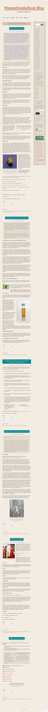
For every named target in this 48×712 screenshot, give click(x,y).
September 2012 (37, 65)
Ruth (41, 155)
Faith (36, 149)
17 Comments (5, 353)
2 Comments (4, 697)
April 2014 (37, 37)
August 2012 (37, 67)
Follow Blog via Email (38, 102)
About (8, 17)
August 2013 (37, 49)
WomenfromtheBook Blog (24, 7)
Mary (39, 151)
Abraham (37, 141)
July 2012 (36, 69)
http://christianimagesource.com (9, 559)
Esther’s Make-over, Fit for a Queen (17, 218)
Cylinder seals (16, 71)
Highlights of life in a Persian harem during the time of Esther (16, 361)
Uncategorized (4, 211)
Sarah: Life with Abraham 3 (39, 75)
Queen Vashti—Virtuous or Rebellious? (17, 431)
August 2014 (37, 33)
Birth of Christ (41, 145)
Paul (38, 154)
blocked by (40, 138)
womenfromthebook (21, 31)
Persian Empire (11, 354)
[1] (15, 73)
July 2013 (36, 51)
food (38, 149)
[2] (15, 77)
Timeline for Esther (20, 631)
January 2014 (37, 42)
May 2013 (37, 52)
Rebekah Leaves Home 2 (39, 83)
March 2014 (37, 39)
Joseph (37, 151)
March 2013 (37, 56)
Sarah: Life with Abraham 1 (39, 85)
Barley (40, 141)
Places (21, 17)
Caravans (41, 147)
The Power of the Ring (17, 28)
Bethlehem (37, 144)
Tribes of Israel (38, 157)
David (40, 148)
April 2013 (37, 54)
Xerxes (19, 354)
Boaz (36, 147)
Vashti (10, 425)
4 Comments (4, 209)
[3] (19, 112)
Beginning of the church (39, 142)
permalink (12, 211)
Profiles (13, 533)
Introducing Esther (17, 539)
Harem (17, 425)
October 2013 (37, 47)
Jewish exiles (8, 631)
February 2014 (37, 41)
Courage (37, 148)
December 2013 (37, 44)
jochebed (40, 150)
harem (8, 354)
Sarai (38, 156)
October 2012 (37, 64)
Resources (26, 17)
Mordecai (7, 632)
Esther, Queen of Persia (16, 638)
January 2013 (37, 59)
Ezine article (9, 143)
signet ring (5, 63)
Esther (6, 354)
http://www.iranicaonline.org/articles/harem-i (24, 411)
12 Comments (5, 531)
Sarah (36, 156)
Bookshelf (13, 17)
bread (38, 147)
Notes (17, 17)
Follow (38, 113)
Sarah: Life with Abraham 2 (39, 81)
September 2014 (37, 31)
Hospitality (37, 150)
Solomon (41, 156)
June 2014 (37, 34)
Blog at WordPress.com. (24, 709)
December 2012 (37, 60)
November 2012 (37, 62)
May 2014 (37, 36)
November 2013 (37, 46)
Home (4, 17)
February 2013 (37, 57)
